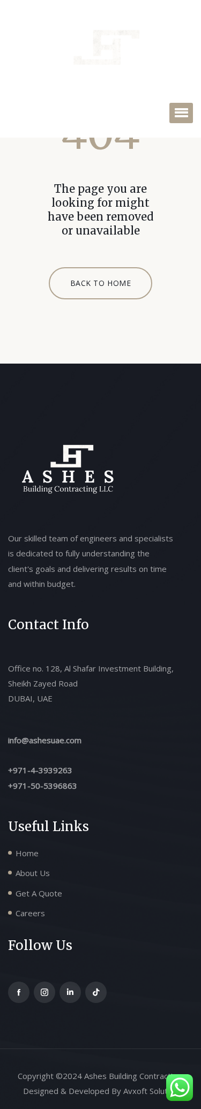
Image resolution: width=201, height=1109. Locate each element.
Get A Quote (39, 893)
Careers (30, 913)
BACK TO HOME (100, 283)
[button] (181, 113)
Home (27, 853)
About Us (33, 872)
